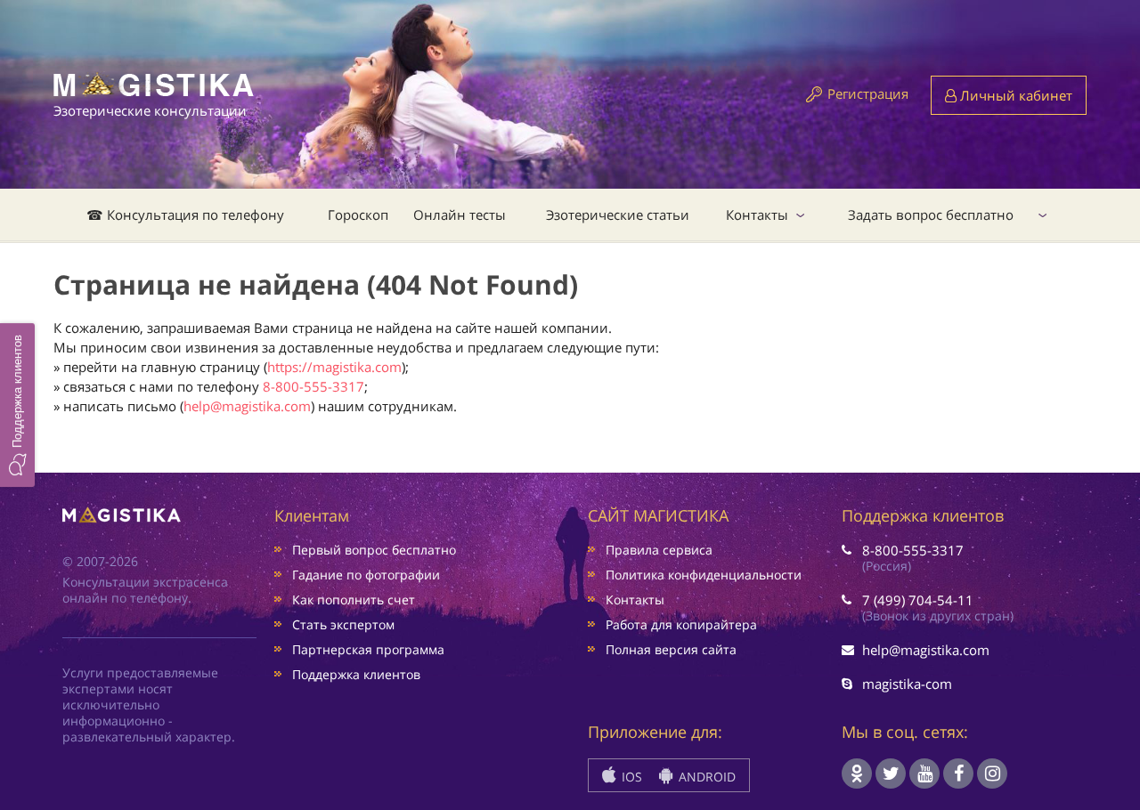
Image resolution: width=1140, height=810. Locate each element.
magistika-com (907, 684)
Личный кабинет (1014, 95)
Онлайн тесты (459, 214)
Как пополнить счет (353, 599)
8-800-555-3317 (313, 386)
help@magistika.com (247, 406)
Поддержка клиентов (356, 674)
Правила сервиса (659, 549)
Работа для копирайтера (681, 624)
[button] (17, 405)
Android (705, 776)
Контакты (757, 214)
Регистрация (867, 93)
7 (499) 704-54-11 (917, 600)
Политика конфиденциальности (704, 574)
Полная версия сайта (671, 649)
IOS (630, 776)
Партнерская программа (368, 649)
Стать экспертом (343, 624)
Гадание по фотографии (366, 574)
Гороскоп (358, 214)
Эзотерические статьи (617, 214)
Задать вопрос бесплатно (931, 214)
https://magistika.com (334, 367)
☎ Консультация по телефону (185, 214)
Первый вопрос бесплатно (374, 549)
